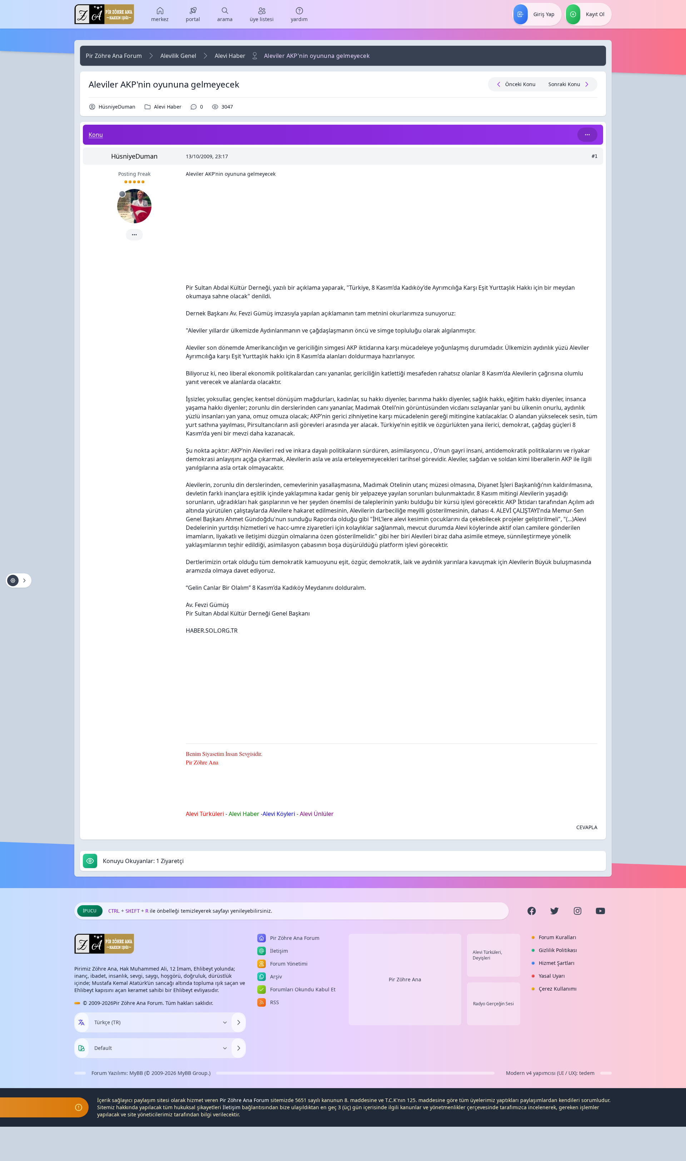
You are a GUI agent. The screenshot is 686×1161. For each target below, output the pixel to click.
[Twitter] (554, 911)
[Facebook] (531, 911)
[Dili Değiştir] (239, 1022)
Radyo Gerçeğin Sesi (493, 1004)
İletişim (231, 1107)
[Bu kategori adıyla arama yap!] (587, 134)
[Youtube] (600, 911)
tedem (587, 1073)
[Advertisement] (391, 233)
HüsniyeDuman (117, 106)
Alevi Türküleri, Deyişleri (487, 955)
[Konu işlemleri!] (18, 580)
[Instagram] (577, 911)
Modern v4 (519, 1073)
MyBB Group (193, 1073)
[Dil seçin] (81, 1022)
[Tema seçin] (81, 1048)
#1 (594, 156)
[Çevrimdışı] (122, 194)
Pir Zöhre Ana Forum (114, 56)
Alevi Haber (230, 56)
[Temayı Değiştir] (239, 1048)
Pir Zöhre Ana (405, 979)
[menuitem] (159, 14)
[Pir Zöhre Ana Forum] (104, 14)
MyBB (136, 1073)
